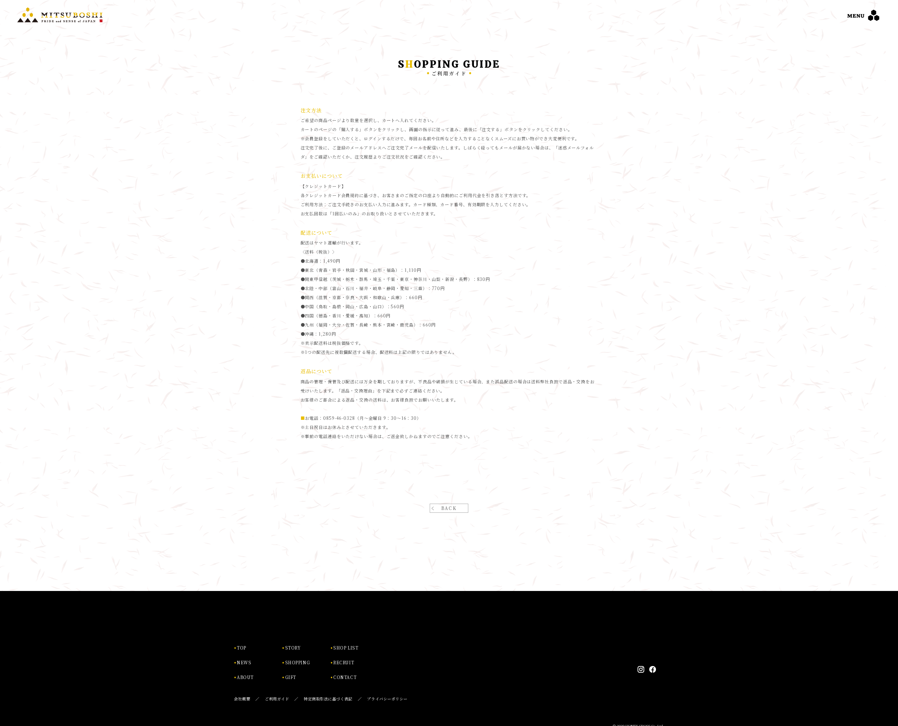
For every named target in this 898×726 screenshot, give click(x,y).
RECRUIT (343, 662)
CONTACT (344, 677)
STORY (293, 648)
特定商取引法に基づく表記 (328, 698)
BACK (449, 508)
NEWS (244, 662)
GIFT (290, 677)
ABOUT (245, 677)
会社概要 (242, 698)
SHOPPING (297, 662)
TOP (241, 648)
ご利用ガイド (277, 698)
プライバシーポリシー (387, 698)
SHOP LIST (345, 648)
